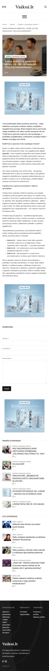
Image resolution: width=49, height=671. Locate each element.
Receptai (5, 633)
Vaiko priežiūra (17, 547)
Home (4, 24)
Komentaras (7, 358)
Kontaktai (23, 612)
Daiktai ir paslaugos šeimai (28, 24)
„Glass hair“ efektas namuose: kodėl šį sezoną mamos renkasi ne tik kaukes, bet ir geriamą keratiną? (28, 565)
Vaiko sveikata (17, 522)
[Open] (24, 16)
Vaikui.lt (24, 6)
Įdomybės (6, 625)
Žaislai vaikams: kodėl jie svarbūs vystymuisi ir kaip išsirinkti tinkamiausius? (27, 581)
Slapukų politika (39, 617)
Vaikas (12, 24)
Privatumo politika (37, 613)
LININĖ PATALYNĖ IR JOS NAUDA (28, 504)
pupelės (40, 193)
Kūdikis (5, 620)
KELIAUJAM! (18, 464)
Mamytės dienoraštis (6, 628)
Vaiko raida (16, 576)
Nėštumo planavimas (6, 613)
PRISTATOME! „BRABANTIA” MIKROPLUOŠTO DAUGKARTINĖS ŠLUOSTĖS (28, 478)
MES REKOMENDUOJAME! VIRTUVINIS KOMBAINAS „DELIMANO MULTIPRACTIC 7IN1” (28, 451)
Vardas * (5, 338)
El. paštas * (6, 348)
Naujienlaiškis (25, 614)
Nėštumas (6, 617)
